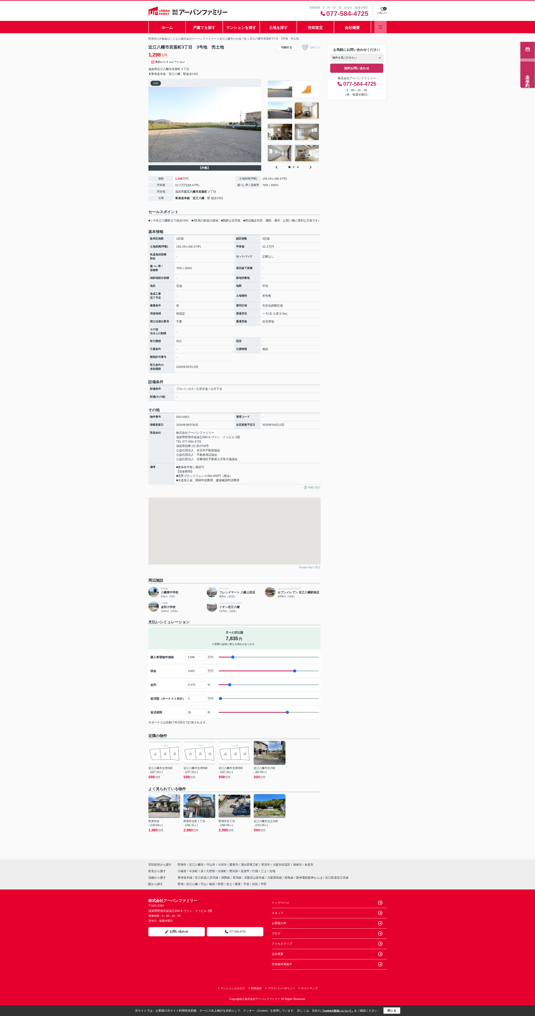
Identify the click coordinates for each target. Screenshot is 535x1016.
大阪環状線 (275, 877)
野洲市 (182, 864)
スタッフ (277, 913)
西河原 (234, 871)
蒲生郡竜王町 (250, 864)
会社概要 (352, 28)
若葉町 (176, 69)
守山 (203, 884)
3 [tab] (298, 167)
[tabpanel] (293, 121)
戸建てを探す (204, 28)
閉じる (391, 1010)
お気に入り (315, 47)
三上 (264, 871)
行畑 (255, 871)
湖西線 (226, 877)
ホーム (167, 28)
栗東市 (233, 864)
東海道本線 (182, 198)
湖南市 (297, 864)
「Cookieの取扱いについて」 (337, 1010)
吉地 (272, 871)
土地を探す (278, 28)
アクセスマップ (282, 943)
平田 (263, 884)
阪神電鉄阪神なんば (309, 877)
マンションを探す (241, 28)
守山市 (210, 864)
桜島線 (289, 877)
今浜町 (194, 871)
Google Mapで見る (310, 567)
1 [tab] (289, 167)
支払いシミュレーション (170, 61)
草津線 (237, 877)
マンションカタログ (232, 988)
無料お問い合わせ (356, 68)
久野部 (211, 871)
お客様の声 (279, 923)
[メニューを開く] (380, 27)
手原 (246, 884)
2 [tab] (294, 167)
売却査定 (315, 28)
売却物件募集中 (282, 964)
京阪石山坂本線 (254, 877)
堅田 (221, 884)
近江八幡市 (164, 69)
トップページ (280, 902)
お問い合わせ (178, 931)
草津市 (265, 864)
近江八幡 (198, 198)
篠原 (212, 884)
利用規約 (256, 988)
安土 (229, 884)
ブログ (276, 933)
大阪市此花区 (281, 864)
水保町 (222, 871)
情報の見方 (314, 487)
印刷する (286, 47)
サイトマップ (309, 988)
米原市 (308, 864)
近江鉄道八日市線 (207, 877)
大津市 (222, 864)
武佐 (255, 884)
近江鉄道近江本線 (337, 877)
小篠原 (182, 871)
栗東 (238, 884)
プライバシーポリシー (281, 988)
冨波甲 (245, 871)
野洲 (180, 884)
